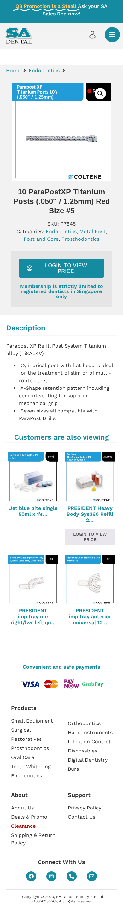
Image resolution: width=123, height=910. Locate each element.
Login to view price (90, 537)
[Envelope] (92, 876)
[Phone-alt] (72, 876)
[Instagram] (51, 876)
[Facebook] (31, 876)
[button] (100, 93)
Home (13, 70)
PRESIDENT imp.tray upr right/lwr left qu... (33, 616)
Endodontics (44, 70)
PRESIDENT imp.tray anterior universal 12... (90, 616)
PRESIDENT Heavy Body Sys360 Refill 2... (90, 514)
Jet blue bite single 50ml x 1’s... (33, 511)
